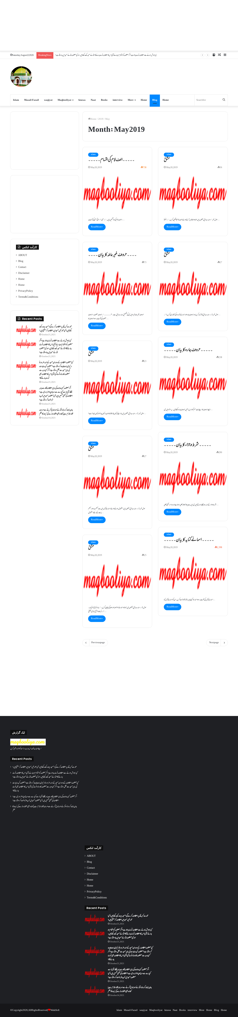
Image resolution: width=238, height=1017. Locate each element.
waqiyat (48, 100)
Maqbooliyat (64, 100)
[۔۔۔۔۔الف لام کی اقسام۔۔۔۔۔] (117, 192)
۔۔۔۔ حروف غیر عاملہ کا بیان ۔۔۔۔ (112, 255)
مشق (167, 160)
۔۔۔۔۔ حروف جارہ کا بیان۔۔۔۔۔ (188, 350)
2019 (100, 119)
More (131, 100)
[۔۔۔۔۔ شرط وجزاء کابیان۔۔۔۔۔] (193, 477)
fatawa (82, 100)
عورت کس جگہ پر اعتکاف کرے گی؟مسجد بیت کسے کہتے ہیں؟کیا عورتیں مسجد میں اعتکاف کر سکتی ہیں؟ (55, 329)
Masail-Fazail (31, 100)
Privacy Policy (25, 291)
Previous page (98, 643)
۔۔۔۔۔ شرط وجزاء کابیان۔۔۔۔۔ (187, 445)
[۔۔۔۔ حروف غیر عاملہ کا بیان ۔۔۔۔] (117, 287)
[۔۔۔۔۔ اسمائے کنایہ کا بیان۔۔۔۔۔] (193, 572)
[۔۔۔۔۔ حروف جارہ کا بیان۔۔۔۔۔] (193, 382)
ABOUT (22, 255)
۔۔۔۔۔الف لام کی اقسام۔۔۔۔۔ (111, 160)
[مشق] (193, 192)
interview (118, 100)
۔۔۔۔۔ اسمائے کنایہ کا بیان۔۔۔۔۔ (189, 540)
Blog (154, 100)
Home (144, 100)
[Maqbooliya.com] (21, 76)
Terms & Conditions (28, 297)
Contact (22, 267)
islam (93, 155)
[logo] (28, 745)
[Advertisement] (119, 26)
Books (104, 100)
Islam (16, 100)
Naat (93, 100)
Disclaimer (24, 273)
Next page (214, 643)
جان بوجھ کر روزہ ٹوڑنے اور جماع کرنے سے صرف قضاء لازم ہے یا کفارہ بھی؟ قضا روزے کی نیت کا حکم (56, 412)
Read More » (97, 227)
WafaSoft (55, 1010)
